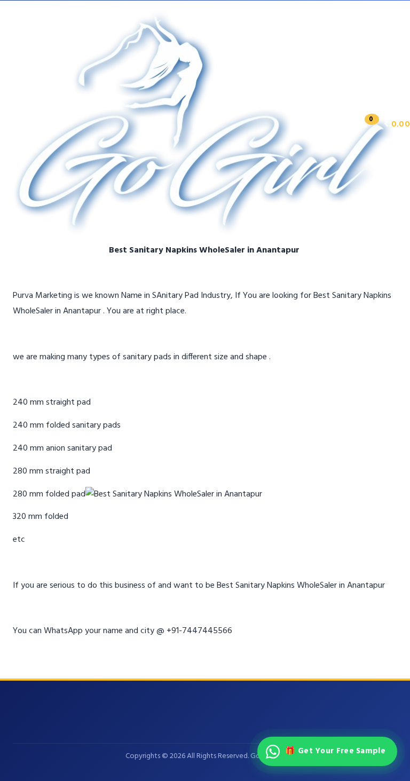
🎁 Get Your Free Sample (335, 751)
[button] (384, 124)
